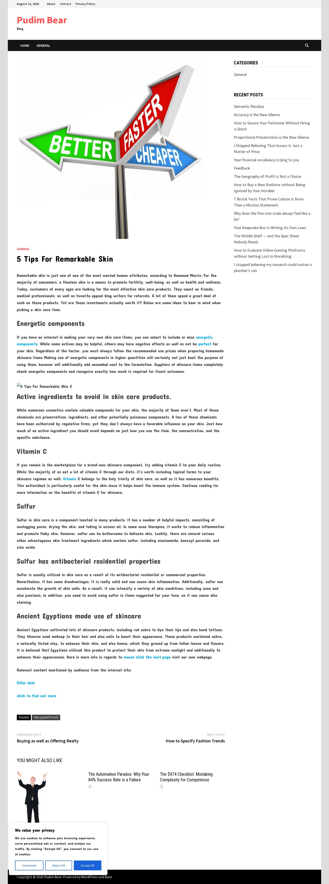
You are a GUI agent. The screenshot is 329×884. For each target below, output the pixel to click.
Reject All (58, 865)
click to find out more (36, 695)
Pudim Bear (42, 20)
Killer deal (26, 682)
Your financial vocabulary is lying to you (266, 159)
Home (24, 45)
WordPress (89, 877)
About (51, 4)
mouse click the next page (147, 656)
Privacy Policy (85, 4)
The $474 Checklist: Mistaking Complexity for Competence (186, 776)
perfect (204, 343)
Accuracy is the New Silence (257, 114)
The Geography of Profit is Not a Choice (267, 176)
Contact (65, 4)
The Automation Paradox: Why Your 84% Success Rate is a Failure (118, 776)
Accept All (87, 865)
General (43, 45)
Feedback (242, 168)
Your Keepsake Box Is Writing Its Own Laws (270, 227)
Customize (29, 865)
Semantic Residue (249, 106)
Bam (108, 877)
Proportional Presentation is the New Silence (271, 137)
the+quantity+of (46, 717)
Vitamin (69, 478)
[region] (58, 849)
